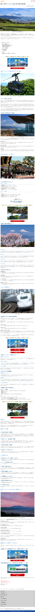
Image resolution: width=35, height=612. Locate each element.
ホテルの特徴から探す (4, 598)
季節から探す (2, 596)
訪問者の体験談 (4, 49)
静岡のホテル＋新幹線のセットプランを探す (17, 350)
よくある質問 (4, 50)
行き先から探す (3, 591)
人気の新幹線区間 (3, 602)
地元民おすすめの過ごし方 (5, 46)
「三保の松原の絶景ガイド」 (14, 539)
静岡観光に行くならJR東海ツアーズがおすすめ (8, 53)
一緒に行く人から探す (4, 600)
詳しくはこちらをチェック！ (17, 417)
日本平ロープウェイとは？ (5, 42)
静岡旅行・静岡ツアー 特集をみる (17, 560)
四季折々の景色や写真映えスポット (7, 45)
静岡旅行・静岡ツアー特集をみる (17, 68)
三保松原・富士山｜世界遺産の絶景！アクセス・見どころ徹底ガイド (17, 202)
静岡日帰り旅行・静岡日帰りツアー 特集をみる (17, 575)
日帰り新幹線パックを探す (17, 352)
